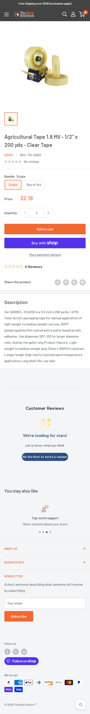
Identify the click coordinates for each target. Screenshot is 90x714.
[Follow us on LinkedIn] (24, 652)
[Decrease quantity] (25, 212)
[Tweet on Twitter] (74, 282)
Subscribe (19, 616)
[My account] (73, 14)
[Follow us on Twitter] (16, 652)
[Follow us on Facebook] (7, 652)
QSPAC (9, 155)
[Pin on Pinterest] (66, 282)
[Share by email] (83, 282)
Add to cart (45, 229)
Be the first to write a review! (45, 457)
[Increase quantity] (48, 212)
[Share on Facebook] (58, 282)
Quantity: (11, 213)
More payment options (45, 255)
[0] (82, 14)
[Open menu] (6, 14)
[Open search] (64, 14)
